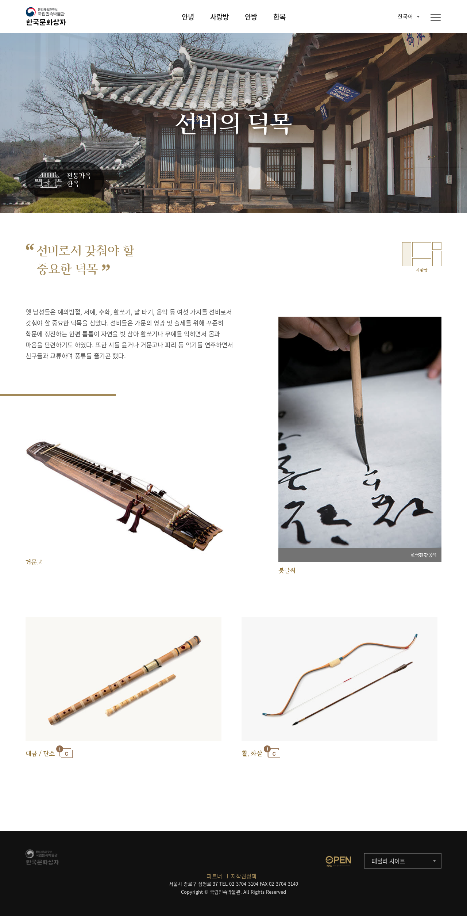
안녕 (188, 17)
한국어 (405, 16)
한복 (279, 17)
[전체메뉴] (435, 17)
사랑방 (219, 17)
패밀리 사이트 (388, 860)
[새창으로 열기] (338, 861)
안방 (251, 17)
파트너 (214, 876)
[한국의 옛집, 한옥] (65, 180)
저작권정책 (243, 876)
